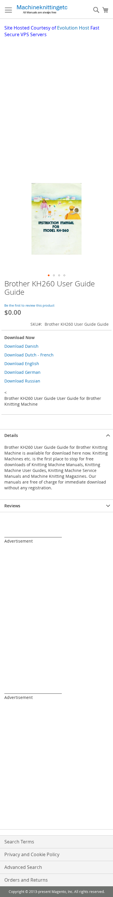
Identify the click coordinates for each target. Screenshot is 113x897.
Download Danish (21, 346)
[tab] (56, 435)
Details (11, 435)
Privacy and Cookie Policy (31, 854)
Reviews (12, 505)
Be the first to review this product (29, 305)
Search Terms (19, 842)
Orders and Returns (26, 880)
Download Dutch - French (29, 355)
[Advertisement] (56, 97)
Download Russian (22, 381)
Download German (22, 372)
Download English (21, 363)
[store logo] (42, 9)
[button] (48, 275)
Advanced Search (23, 867)
